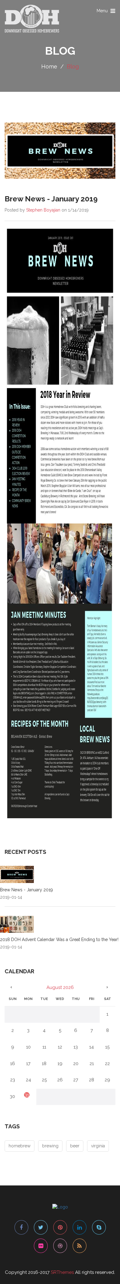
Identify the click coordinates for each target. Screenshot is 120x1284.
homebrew (19, 1145)
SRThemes (62, 1272)
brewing (50, 1145)
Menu (106, 12)
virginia (98, 1145)
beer (74, 1145)
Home (49, 66)
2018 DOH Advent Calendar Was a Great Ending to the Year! (59, 939)
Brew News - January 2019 (26, 889)
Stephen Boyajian (43, 210)
